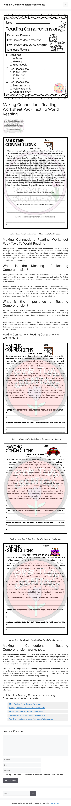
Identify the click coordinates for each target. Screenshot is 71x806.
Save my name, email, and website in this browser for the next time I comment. (34, 775)
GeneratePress (54, 803)
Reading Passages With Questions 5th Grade (26, 711)
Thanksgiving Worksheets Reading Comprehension (28, 715)
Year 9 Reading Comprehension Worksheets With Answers (31, 719)
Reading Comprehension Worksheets (24, 4)
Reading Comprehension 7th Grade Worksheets (27, 708)
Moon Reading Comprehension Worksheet (24, 704)
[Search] (33, 793)
